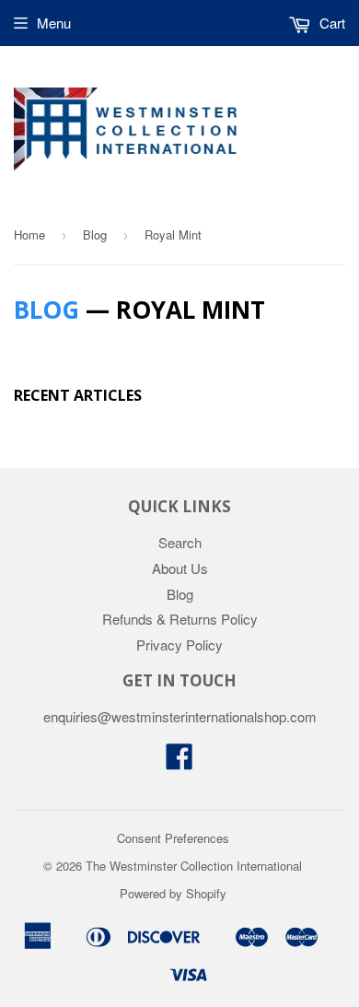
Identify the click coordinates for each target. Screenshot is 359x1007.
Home (29, 234)
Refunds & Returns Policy (180, 618)
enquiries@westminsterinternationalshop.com (180, 716)
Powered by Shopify (173, 893)
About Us (180, 568)
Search (180, 542)
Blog (95, 234)
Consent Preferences (173, 838)
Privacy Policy (179, 644)
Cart (330, 22)
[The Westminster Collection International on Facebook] (179, 761)
